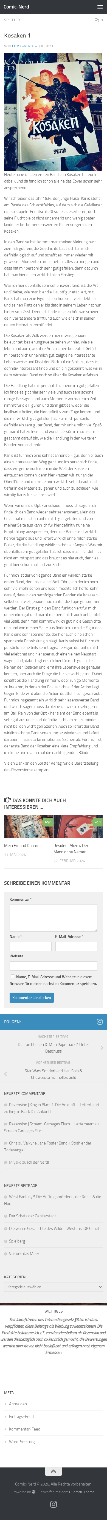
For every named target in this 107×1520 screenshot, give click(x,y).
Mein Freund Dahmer (22, 845)
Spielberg (17, 1241)
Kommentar (21, 899)
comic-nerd (22, 46)
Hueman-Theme (81, 1492)
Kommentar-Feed (24, 1429)
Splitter (12, 20)
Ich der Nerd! (38, 1162)
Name (16, 936)
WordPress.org (22, 1441)
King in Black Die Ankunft (30, 1111)
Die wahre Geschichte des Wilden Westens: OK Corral (54, 1228)
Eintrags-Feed (21, 1416)
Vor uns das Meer (24, 1253)
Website (16, 956)
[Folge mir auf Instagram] (99, 1021)
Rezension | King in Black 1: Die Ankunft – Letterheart (54, 1104)
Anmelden (18, 1403)
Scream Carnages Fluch (24, 1130)
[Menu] (100, 7)
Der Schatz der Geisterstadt (32, 1215)
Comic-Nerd (16, 7)
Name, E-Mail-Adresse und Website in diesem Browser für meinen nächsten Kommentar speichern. (53, 980)
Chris (13, 1143)
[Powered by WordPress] (33, 1492)
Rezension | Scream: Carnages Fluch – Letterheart (51, 1124)
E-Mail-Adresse (69, 936)
